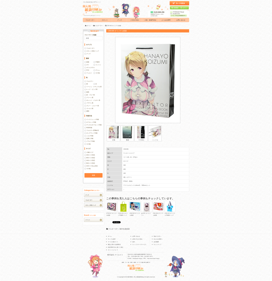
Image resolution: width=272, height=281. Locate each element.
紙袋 (87, 62)
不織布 (98, 62)
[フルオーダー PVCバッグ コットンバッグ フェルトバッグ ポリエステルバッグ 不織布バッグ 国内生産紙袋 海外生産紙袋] (93, 200)
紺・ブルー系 (90, 95)
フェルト (89, 73)
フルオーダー (90, 20)
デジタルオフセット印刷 (94, 125)
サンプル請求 (111, 239)
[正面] (113, 132)
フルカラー (89, 81)
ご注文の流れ (134, 20)
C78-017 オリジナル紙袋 (111, 214)
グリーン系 (89, 97)
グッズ (119, 20)
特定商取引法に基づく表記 (115, 247)
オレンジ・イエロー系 (93, 100)
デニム (98, 70)
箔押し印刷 (89, 138)
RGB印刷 (89, 127)
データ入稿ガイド (113, 242)
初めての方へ (157, 236)
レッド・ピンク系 (91, 89)
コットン (98, 65)
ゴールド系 (89, 108)
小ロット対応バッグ (92, 51)
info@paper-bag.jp (178, 12)
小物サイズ (89, 152)
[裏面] (127, 132)
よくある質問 (166, 20)
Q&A (133, 242)
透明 (87, 111)
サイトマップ (157, 244)
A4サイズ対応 (90, 160)
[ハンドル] (155, 132)
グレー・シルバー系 (92, 106)
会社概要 (156, 242)
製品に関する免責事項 (114, 244)
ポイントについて (113, 250)
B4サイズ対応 (90, 163)
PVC (87, 70)
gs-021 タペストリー (146, 214)
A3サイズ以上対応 (92, 166)
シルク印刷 (89, 136)
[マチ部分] (141, 132)
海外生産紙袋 (124, 229)
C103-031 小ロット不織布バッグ (123, 214)
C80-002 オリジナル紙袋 (135, 214)
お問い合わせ (180, 20)
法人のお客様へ (158, 239)
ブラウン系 (89, 103)
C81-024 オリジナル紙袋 (158, 214)
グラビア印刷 (90, 141)
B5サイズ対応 (90, 158)
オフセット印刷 (91, 122)
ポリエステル (90, 67)
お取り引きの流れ (137, 239)
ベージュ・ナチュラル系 (94, 86)
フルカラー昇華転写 (92, 130)
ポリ (87, 65)
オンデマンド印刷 (91, 133)
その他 (98, 73)
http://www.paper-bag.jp (153, 258)
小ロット (105, 20)
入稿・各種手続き (150, 20)
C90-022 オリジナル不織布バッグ (170, 214)
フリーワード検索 (90, 35)
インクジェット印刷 (92, 119)
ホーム (110, 236)
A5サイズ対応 (90, 155)
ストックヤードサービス (139, 244)
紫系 (87, 92)
